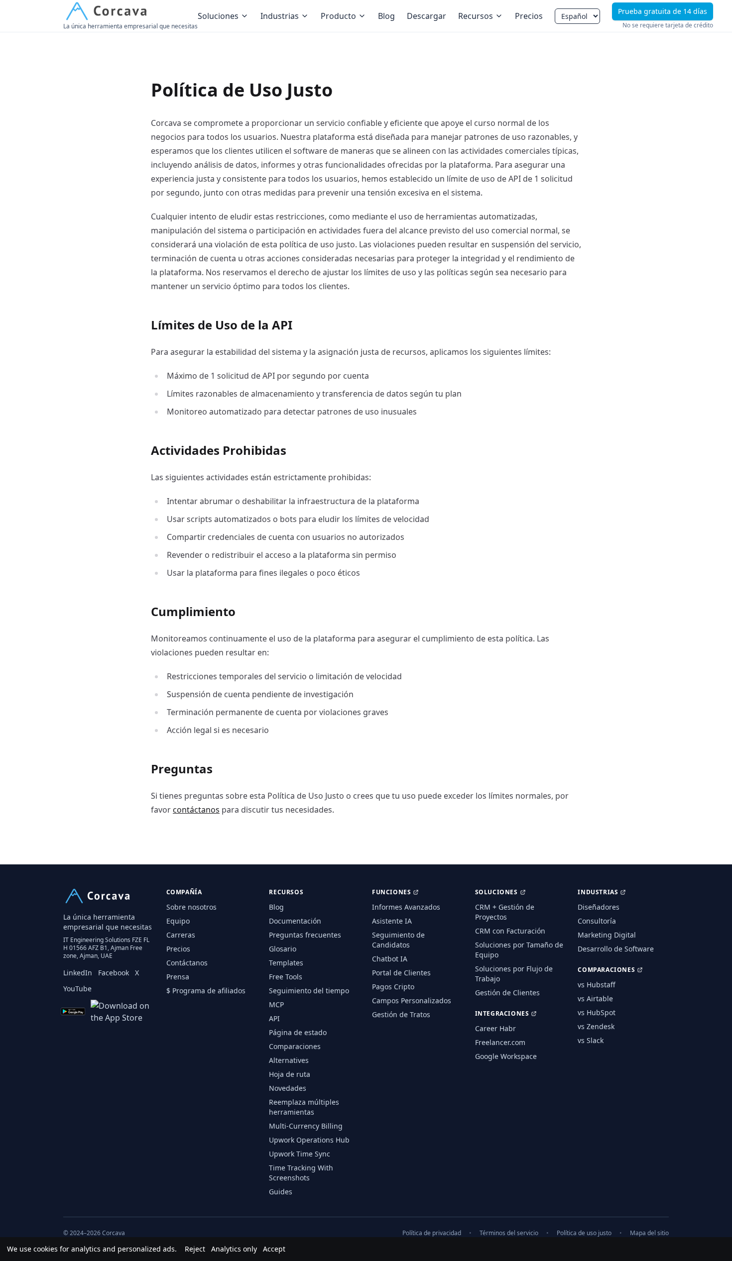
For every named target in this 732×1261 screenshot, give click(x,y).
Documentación (295, 921)
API (274, 1018)
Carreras (180, 935)
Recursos (475, 15)
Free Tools (285, 976)
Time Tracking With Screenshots (301, 1172)
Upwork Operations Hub (309, 1140)
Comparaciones (295, 1046)
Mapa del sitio (649, 1233)
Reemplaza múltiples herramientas (304, 1107)
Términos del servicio (509, 1233)
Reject (195, 1249)
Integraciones (502, 1014)
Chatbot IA (389, 958)
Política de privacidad (431, 1233)
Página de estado (298, 1032)
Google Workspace (506, 1056)
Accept (274, 1249)
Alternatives (289, 1060)
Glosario (282, 948)
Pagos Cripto (393, 986)
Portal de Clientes (401, 972)
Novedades (287, 1088)
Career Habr (495, 1028)
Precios (529, 15)
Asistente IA (392, 921)
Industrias (279, 15)
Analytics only (234, 1249)
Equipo (178, 921)
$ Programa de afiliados (205, 990)
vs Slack (591, 1040)
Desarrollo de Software (616, 948)
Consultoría (597, 921)
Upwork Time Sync (299, 1153)
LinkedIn (77, 972)
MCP (276, 1004)
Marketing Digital (607, 935)
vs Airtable (595, 998)
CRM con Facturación (510, 931)
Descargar (426, 15)
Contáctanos (187, 962)
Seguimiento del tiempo (309, 990)
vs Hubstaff (596, 984)
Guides (280, 1191)
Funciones (391, 892)
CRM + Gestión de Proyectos (504, 912)
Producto (338, 15)
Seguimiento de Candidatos (398, 939)
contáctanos (196, 809)
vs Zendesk (596, 1026)
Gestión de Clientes (507, 992)
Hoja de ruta (289, 1074)
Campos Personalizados (411, 1000)
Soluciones (218, 15)
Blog (386, 15)
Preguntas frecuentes (305, 935)
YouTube (77, 988)
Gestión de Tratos (401, 1014)
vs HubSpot (596, 1012)
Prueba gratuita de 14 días (662, 11)
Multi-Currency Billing (306, 1126)
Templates (286, 962)
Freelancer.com (500, 1042)
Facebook (113, 972)
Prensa (177, 976)
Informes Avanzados (406, 907)
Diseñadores (598, 907)
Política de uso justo (584, 1233)
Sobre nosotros (191, 907)
